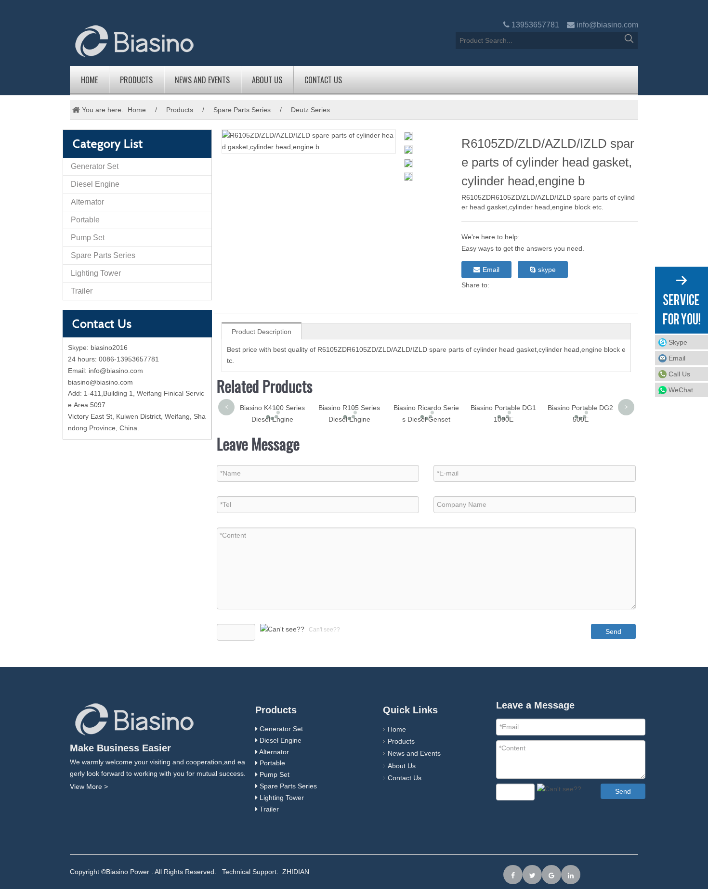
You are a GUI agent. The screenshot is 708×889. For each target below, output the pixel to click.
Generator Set (94, 166)
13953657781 (535, 25)
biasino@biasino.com (100, 382)
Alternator (87, 202)
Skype (678, 342)
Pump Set (88, 237)
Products (136, 80)
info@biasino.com (607, 25)
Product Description (261, 331)
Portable (85, 220)
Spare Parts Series (242, 110)
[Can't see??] (282, 629)
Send (613, 631)
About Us (267, 80)
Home (89, 80)
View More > (89, 786)
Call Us (679, 374)
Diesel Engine (95, 184)
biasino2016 (109, 347)
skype (547, 269)
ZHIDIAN (295, 872)
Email (491, 269)
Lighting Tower (96, 273)
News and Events (202, 80)
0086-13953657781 (129, 359)
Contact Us (323, 80)
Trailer (81, 291)
